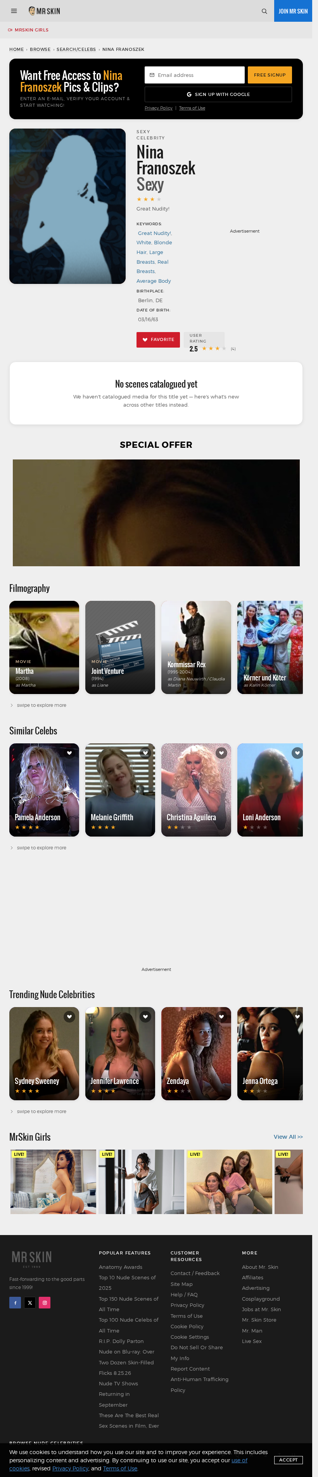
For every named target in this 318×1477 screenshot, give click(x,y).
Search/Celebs (76, 49)
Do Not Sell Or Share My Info (197, 1352)
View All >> (288, 1136)
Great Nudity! (154, 233)
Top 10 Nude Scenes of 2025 (127, 1282)
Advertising (256, 1288)
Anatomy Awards (120, 1267)
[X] (30, 1302)
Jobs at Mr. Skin (261, 1309)
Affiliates (252, 1277)
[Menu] (14, 11)
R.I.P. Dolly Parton (121, 1341)
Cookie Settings (190, 1337)
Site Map (182, 1284)
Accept (288, 1460)
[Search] (264, 11)
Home (16, 49)
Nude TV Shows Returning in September (118, 1394)
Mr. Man (252, 1330)
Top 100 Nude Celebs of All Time (128, 1325)
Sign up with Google (222, 94)
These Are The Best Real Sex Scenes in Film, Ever (129, 1420)
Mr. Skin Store (259, 1320)
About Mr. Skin (260, 1267)
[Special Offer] (156, 512)
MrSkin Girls (31, 30)
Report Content (190, 1369)
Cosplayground (261, 1299)
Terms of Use (192, 108)
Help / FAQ (184, 1294)
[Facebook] (15, 1302)
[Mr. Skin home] (44, 11)
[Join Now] (293, 11)
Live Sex (252, 1341)
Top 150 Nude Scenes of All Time (128, 1304)
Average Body (154, 281)
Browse (40, 49)
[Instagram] (44, 1302)
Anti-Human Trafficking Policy (199, 1384)
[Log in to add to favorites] (69, 753)
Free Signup (270, 75)
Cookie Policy (187, 1326)
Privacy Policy (159, 108)
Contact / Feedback (195, 1273)
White (144, 242)
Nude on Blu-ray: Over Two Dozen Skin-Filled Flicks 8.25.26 (126, 1362)
